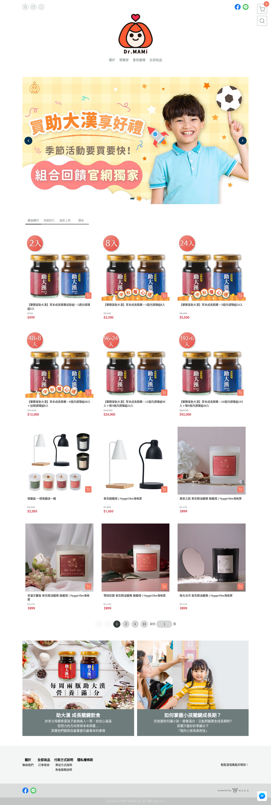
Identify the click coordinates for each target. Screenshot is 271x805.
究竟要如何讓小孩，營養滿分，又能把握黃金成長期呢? (193, 721)
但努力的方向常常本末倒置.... (78, 726)
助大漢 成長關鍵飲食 (78, 715)
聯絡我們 (28, 765)
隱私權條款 (85, 760)
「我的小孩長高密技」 (193, 730)
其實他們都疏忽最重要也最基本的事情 (78, 730)
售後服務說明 (63, 769)
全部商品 (43, 760)
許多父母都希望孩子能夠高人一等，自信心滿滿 (78, 721)
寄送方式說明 (63, 765)
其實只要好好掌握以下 (193, 726)
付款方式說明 (63, 760)
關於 (28, 760)
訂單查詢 (43, 765)
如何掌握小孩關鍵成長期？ (192, 715)
